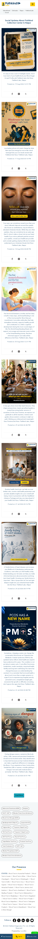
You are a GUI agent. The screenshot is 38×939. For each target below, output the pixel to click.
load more (19, 795)
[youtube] (32, 920)
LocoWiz (23, 931)
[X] (25, 94)
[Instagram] (20, 94)
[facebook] (14, 920)
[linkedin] (23, 920)
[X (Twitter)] (19, 920)
